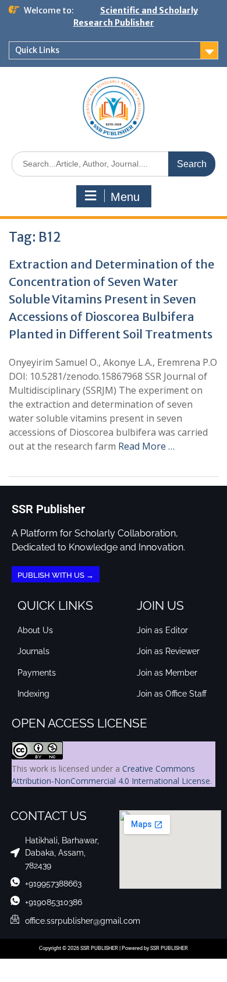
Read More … (146, 446)
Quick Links (37, 50)
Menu (125, 196)
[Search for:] (113, 163)
